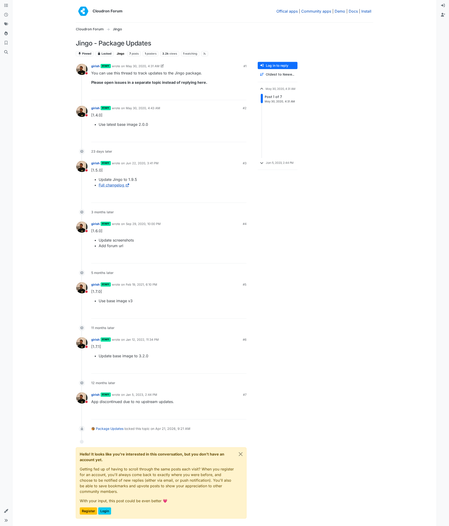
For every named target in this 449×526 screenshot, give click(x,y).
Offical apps (287, 11)
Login (104, 511)
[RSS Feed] (204, 53)
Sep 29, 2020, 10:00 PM (143, 224)
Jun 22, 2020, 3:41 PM (142, 163)
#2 (244, 108)
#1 (244, 66)
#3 (244, 163)
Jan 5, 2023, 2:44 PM (141, 394)
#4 (244, 224)
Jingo (120, 53)
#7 (244, 394)
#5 (244, 284)
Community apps (316, 11)
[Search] (6, 52)
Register (88, 511)
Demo (340, 11)
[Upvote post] (235, 94)
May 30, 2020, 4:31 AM (142, 66)
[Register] (443, 15)
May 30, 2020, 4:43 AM (143, 108)
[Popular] (6, 33)
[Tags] (6, 24)
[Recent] (6, 15)
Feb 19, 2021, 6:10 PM (141, 284)
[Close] (240, 454)
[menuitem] (443, 5)
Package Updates (109, 429)
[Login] (443, 5)
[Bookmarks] (6, 43)
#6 (244, 339)
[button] (6, 511)
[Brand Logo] (83, 11)
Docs (353, 11)
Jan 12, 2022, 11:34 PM (142, 339)
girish (95, 66)
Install (366, 11)
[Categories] (6, 5)
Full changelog (111, 185)
